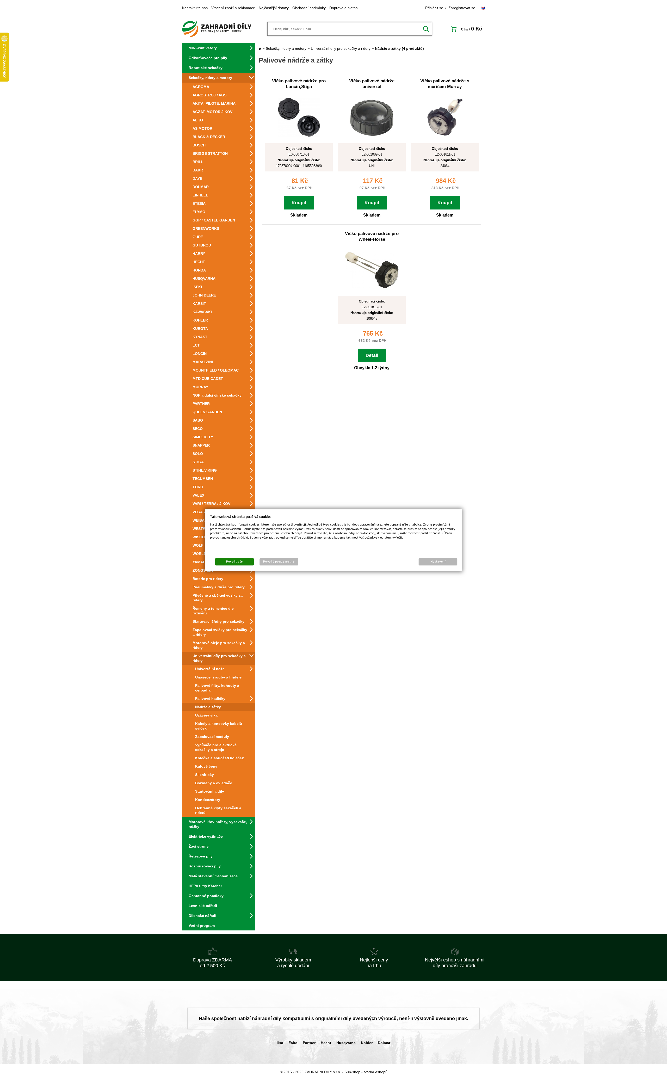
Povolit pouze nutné (279, 561)
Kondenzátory (207, 800)
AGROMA (201, 87)
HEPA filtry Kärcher (205, 886)
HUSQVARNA (204, 278)
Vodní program (202, 925)
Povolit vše (234, 561)
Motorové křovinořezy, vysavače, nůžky (218, 824)
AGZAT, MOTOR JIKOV (212, 112)
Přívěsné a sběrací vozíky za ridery (218, 597)
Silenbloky (204, 775)
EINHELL (200, 195)
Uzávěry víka (206, 715)
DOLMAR (201, 187)
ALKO (198, 120)
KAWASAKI (202, 312)
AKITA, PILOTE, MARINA (214, 103)
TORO (198, 487)
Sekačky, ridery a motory (210, 78)
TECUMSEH (203, 479)
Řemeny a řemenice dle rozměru (213, 610)
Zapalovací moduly (212, 737)
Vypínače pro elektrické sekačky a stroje (216, 747)
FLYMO (199, 212)
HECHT (199, 262)
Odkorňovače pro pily (208, 58)
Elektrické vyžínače (206, 836)
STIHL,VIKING (205, 470)
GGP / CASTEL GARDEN (214, 220)
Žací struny (199, 846)
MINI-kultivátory (203, 48)
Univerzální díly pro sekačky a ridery (219, 658)
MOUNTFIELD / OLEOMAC (216, 370)
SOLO (198, 454)
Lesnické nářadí (203, 906)
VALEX (198, 495)
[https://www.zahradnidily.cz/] (216, 29)
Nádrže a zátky (208, 707)
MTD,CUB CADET (208, 379)
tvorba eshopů (375, 1072)
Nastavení (438, 561)
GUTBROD (202, 245)
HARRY (199, 253)
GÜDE (198, 237)
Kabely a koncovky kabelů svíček (218, 725)
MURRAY (200, 387)
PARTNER (201, 404)
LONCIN (200, 353)
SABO (198, 420)
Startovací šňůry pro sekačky (218, 621)
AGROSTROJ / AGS (209, 95)
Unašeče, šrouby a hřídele (218, 677)
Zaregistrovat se (461, 8)
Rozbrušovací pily (205, 866)
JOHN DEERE (204, 295)
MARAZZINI (203, 362)
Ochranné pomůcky (206, 896)
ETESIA (199, 203)
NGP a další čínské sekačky (217, 395)
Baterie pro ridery (208, 579)
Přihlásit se (434, 8)
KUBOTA (200, 328)
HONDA (199, 270)
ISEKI (197, 287)
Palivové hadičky (210, 698)
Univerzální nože (210, 669)
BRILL (198, 162)
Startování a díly (209, 791)
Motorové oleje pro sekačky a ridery (219, 645)
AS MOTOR (202, 128)
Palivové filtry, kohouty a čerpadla (217, 687)
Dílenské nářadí (202, 916)
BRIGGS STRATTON (210, 153)
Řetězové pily (201, 856)
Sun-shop (352, 1072)
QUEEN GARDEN (207, 412)
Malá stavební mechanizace (213, 876)
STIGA (198, 462)
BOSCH (199, 145)
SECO (198, 429)
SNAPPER (201, 445)
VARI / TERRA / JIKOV (211, 504)
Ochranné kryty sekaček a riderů (218, 810)
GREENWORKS (206, 228)
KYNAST (200, 337)
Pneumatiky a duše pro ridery (219, 587)
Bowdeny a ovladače (213, 783)
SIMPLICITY (203, 437)
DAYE (197, 178)
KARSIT (199, 303)
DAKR (198, 170)
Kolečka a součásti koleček (219, 758)
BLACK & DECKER (209, 137)
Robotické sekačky (206, 68)
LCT (196, 345)
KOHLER (200, 320)
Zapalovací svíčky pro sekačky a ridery (220, 632)
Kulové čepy (206, 766)
